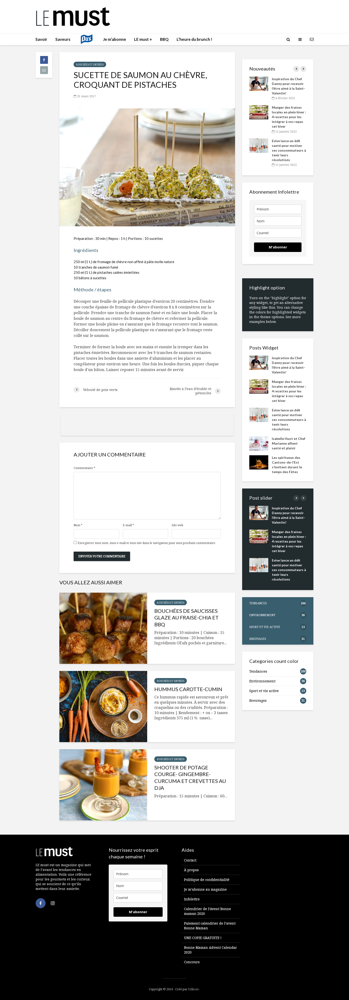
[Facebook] (41, 903)
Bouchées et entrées (90, 64)
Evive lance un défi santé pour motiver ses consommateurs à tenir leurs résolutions (289, 150)
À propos (191, 870)
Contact (190, 860)
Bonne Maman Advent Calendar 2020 (210, 949)
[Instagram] (53, 903)
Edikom (193, 989)
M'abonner (278, 247)
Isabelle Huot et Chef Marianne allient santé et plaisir (288, 443)
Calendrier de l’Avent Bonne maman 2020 (207, 911)
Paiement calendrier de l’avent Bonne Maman (210, 925)
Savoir (41, 39)
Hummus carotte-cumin (188, 689)
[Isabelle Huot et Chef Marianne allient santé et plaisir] (258, 443)
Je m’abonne (114, 39)
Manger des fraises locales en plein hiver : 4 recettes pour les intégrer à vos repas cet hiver (289, 116)
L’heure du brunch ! (194, 39)
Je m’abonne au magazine (205, 889)
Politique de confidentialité (206, 879)
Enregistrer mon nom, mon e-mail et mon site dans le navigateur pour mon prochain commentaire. (147, 543)
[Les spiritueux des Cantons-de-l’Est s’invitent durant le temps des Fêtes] (258, 462)
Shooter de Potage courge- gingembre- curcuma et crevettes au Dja (190, 777)
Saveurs (62, 39)
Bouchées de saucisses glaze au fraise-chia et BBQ (186, 618)
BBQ (164, 39)
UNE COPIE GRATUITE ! (203, 937)
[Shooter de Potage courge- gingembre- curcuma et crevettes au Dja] (103, 784)
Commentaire (84, 468)
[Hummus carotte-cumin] (103, 706)
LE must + (143, 39)
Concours (192, 962)
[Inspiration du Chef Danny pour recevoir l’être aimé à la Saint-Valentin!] (258, 83)
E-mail (128, 525)
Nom (78, 525)
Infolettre (192, 899)
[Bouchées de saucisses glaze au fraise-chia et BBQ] (103, 628)
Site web (177, 525)
